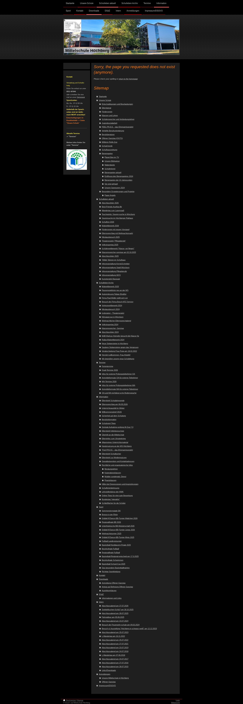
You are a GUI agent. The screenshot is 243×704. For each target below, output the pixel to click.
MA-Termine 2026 (109, 381)
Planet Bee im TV (112, 157)
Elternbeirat (106, 108)
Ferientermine (107, 366)
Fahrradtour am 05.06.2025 (113, 617)
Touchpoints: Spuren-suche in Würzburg (118, 214)
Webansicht (175, 703)
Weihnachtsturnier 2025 (111, 533)
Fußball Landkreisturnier (112, 541)
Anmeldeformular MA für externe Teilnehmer (120, 389)
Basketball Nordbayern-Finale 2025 (116, 545)
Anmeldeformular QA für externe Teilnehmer (120, 378)
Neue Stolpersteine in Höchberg (115, 343)
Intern (101, 602)
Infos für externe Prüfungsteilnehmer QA (118, 374)
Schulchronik (107, 146)
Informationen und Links (112, 598)
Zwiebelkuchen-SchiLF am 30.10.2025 (117, 609)
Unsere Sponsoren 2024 (115, 188)
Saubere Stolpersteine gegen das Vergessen (120, 347)
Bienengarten (107, 153)
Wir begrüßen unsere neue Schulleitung (118, 359)
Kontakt (102, 575)
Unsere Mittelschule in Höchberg (115, 678)
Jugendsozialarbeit (109, 123)
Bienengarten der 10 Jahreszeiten (118, 180)
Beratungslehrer (111, 469)
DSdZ (101, 594)
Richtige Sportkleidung (111, 571)
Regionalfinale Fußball (111, 552)
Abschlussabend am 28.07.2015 (115, 666)
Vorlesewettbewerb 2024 (112, 305)
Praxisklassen (110, 480)
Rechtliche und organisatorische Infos (117, 465)
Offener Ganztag (109, 682)
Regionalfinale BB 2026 (111, 522)
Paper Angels (110, 195)
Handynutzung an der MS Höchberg (116, 446)
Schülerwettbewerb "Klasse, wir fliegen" (118, 248)
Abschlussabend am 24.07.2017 (115, 659)
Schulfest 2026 (108, 222)
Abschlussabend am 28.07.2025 (115, 613)
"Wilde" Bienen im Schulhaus (114, 260)
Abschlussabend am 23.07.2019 (115, 647)
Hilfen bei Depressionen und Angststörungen (120, 484)
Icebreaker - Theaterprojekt (113, 313)
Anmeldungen (104, 674)
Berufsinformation (109, 419)
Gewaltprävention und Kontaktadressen (118, 461)
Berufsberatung (108, 134)
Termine (102, 362)
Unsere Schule (105, 100)
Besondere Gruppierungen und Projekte (118, 191)
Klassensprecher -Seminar (113, 328)
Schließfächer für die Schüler (114, 503)
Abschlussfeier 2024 (110, 332)
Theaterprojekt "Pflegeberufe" (114, 241)
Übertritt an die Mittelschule (113, 435)
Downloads (103, 579)
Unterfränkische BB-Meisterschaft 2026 (118, 526)
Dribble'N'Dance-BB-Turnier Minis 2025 (118, 537)
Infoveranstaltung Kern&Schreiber (116, 264)
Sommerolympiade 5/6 (111, 511)
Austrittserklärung (109, 590)
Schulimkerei (110, 169)
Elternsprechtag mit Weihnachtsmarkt (117, 233)
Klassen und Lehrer (110, 115)
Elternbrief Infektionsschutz (113, 431)
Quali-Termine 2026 (110, 370)
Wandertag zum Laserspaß (113, 210)
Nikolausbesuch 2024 (111, 309)
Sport (101, 507)
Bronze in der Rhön (110, 514)
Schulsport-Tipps (109, 423)
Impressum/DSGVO (107, 685)
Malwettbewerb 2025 (110, 286)
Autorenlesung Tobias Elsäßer (114, 294)
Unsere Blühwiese (112, 161)
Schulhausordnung (109, 150)
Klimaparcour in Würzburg (112, 317)
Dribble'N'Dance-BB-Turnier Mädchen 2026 (119, 518)
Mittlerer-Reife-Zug (109, 142)
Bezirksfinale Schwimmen (112, 560)
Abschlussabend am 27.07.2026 (115, 606)
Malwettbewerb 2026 (110, 226)
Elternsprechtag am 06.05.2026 (115, 404)
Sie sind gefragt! (111, 184)
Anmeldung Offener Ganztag (113, 583)
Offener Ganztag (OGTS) (112, 138)
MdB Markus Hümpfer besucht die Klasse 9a (120, 336)
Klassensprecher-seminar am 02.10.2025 (119, 252)
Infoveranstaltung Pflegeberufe (114, 271)
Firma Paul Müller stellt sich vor (115, 298)
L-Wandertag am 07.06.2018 (113, 655)
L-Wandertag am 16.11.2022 (113, 636)
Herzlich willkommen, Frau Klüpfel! (116, 355)
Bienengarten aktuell (113, 172)
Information (103, 397)
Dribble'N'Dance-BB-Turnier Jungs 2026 (118, 530)
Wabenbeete (110, 165)
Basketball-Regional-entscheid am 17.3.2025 (120, 556)
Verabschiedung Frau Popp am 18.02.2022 (119, 351)
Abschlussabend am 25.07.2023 (115, 632)
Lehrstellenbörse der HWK (113, 492)
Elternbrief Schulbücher (111, 454)
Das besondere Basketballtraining (115, 568)
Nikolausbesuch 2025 (111, 237)
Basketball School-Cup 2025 (113, 564)
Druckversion (71, 700)
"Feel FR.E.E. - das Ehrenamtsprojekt (117, 450)
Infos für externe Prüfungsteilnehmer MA (118, 385)
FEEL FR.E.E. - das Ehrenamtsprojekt (117, 127)
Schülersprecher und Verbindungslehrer (118, 119)
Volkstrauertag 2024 (110, 324)
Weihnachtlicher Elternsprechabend (116, 321)
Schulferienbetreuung (110, 488)
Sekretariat (81, 97)
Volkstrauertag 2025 (110, 245)
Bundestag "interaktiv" (111, 499)
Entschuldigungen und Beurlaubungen (117, 104)
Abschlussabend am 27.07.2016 (115, 663)
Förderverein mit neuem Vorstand (115, 229)
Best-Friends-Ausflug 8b (112, 207)
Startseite (103, 96)
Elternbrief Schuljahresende (113, 400)
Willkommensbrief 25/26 (112, 412)
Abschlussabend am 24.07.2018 (115, 651)
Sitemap (80, 700)
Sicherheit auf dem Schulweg (114, 416)
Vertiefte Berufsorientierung (113, 131)
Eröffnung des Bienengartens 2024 (119, 176)
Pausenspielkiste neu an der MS (115, 290)
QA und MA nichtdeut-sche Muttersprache (119, 393)
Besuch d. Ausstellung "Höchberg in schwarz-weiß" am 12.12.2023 (129, 628)
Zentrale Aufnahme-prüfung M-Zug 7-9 (117, 427)
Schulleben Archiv (106, 283)
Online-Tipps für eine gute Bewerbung (117, 495)
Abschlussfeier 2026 (110, 203)
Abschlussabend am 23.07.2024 (115, 621)
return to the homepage (128, 79)
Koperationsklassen (113, 473)
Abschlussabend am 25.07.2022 (115, 640)
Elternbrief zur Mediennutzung (114, 457)
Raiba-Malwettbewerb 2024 (113, 340)
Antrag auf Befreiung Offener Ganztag (117, 587)
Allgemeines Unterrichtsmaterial (115, 442)
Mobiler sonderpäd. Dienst (115, 476)
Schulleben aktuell (106, 199)
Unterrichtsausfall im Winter (113, 408)
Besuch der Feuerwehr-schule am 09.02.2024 (120, 625)
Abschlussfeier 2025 (110, 256)
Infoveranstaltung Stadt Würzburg (115, 267)
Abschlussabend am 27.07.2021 (115, 644)
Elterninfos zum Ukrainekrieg (114, 438)
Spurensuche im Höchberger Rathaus (117, 218)
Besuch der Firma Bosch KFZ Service (117, 302)
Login (178, 700)
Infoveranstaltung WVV (111, 275)
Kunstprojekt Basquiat (111, 279)
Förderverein (107, 112)
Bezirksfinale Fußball (110, 549)
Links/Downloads (109, 670)
